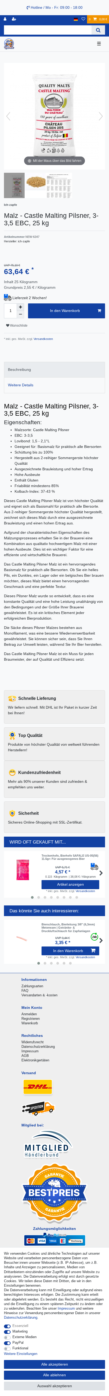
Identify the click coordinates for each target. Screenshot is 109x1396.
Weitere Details (20, 385)
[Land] (76, 19)
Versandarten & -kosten (39, 995)
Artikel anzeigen (70, 884)
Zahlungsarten (32, 986)
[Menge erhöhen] (20, 307)
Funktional (20, 1348)
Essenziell (20, 1326)
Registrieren (30, 1019)
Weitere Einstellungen (20, 1354)
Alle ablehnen (54, 1375)
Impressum (30, 1051)
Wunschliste (18, 325)
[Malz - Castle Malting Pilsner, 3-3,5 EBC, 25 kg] (17, 186)
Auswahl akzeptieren (54, 1386)
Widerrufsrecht (32, 1042)
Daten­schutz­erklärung (20, 1317)
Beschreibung (19, 369)
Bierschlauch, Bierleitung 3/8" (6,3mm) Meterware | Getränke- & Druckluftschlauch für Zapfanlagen (68, 928)
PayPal (18, 1343)
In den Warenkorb (65, 310)
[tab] (54, 370)
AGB (25, 1056)
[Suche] (98, 30)
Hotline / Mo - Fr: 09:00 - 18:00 (56, 7)
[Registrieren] (14, 19)
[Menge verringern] (20, 314)
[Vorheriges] (8, 116)
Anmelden (29, 1014)
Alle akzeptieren (54, 1364)
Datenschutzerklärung (38, 1047)
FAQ (24, 991)
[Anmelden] (5, 19)
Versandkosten (43, 338)
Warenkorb (29, 1023)
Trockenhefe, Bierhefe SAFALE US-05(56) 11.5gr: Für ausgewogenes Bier (70, 857)
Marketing (20, 1331)
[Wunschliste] (83, 19)
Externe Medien (24, 1337)
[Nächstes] (101, 116)
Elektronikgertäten (35, 1060)
